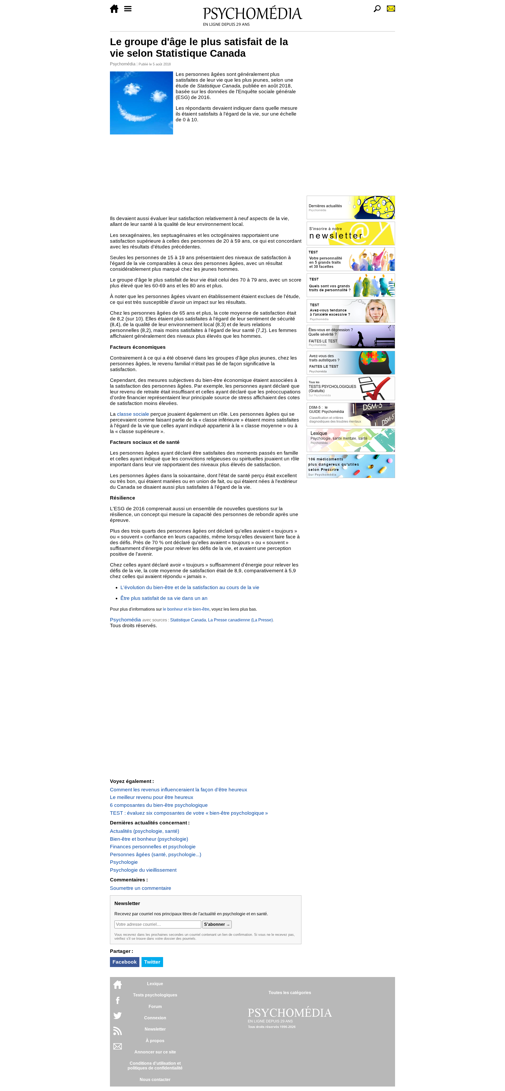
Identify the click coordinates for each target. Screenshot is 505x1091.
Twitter (152, 962)
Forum (155, 1006)
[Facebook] (117, 1003)
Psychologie (124, 862)
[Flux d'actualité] (117, 1033)
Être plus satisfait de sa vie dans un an (164, 598)
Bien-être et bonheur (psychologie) (149, 839)
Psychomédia (122, 64)
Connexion (155, 1018)
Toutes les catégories (290, 992)
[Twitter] (117, 1018)
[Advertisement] (205, 174)
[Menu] (130, 11)
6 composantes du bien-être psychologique (159, 805)
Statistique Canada (188, 620)
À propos (155, 1040)
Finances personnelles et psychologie (153, 846)
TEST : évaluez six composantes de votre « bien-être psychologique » (189, 813)
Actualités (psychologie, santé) (144, 831)
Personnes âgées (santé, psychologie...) (155, 854)
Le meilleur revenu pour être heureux (151, 797)
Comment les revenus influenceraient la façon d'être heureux (178, 789)
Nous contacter (155, 1079)
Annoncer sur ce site (155, 1052)
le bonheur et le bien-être (186, 609)
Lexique (155, 983)
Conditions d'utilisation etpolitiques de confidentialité (155, 1065)
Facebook (125, 962)
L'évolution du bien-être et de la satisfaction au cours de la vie (189, 587)
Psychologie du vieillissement (143, 870)
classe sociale (133, 414)
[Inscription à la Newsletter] (388, 11)
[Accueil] (116, 11)
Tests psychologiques (155, 995)
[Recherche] (375, 11)
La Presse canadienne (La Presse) (240, 620)
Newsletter (155, 1029)
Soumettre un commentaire (140, 888)
